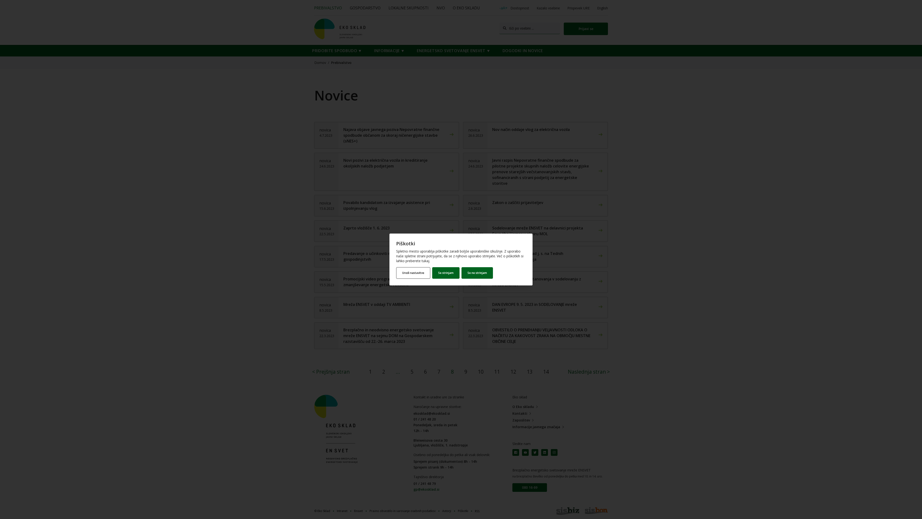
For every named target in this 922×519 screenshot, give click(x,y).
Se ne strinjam (477, 273)
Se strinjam (446, 273)
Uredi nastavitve (413, 273)
